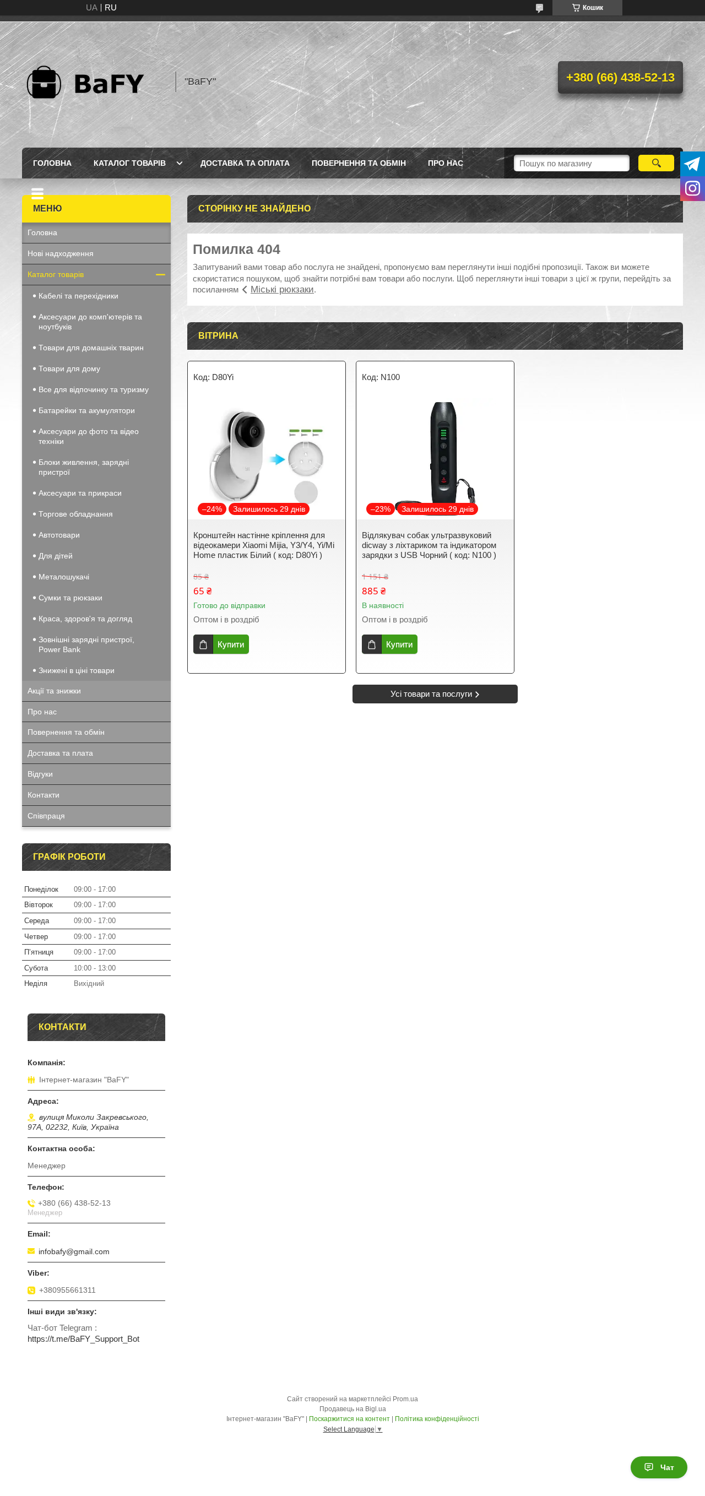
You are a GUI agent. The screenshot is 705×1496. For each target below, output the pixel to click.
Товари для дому (69, 368)
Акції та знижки (54, 690)
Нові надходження (61, 253)
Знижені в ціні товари (77, 670)
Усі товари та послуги (431, 693)
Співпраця (46, 815)
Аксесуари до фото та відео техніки (89, 436)
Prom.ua (405, 1399)
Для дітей (56, 555)
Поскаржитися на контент (349, 1419)
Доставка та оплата (245, 163)
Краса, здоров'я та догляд (85, 618)
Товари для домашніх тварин (91, 347)
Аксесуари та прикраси (80, 493)
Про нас (445, 163)
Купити (231, 644)
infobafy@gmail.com (74, 1251)
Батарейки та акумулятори (87, 410)
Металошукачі (64, 576)
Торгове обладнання (76, 513)
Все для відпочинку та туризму (94, 389)
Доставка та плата (60, 753)
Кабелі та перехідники (78, 295)
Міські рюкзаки (282, 289)
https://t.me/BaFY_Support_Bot (83, 1338)
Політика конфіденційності (437, 1419)
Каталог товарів (130, 163)
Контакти (43, 794)
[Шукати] (656, 163)
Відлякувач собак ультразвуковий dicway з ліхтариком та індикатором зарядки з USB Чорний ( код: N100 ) (429, 545)
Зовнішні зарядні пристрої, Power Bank (86, 644)
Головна (52, 163)
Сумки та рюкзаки (70, 597)
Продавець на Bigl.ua (352, 1409)
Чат (667, 1467)
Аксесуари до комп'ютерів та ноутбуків (90, 321)
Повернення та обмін (359, 163)
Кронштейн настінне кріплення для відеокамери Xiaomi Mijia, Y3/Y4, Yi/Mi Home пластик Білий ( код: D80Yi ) (263, 545)
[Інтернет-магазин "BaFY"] (93, 81)
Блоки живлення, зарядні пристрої (84, 467)
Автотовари (59, 534)
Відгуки (40, 773)
